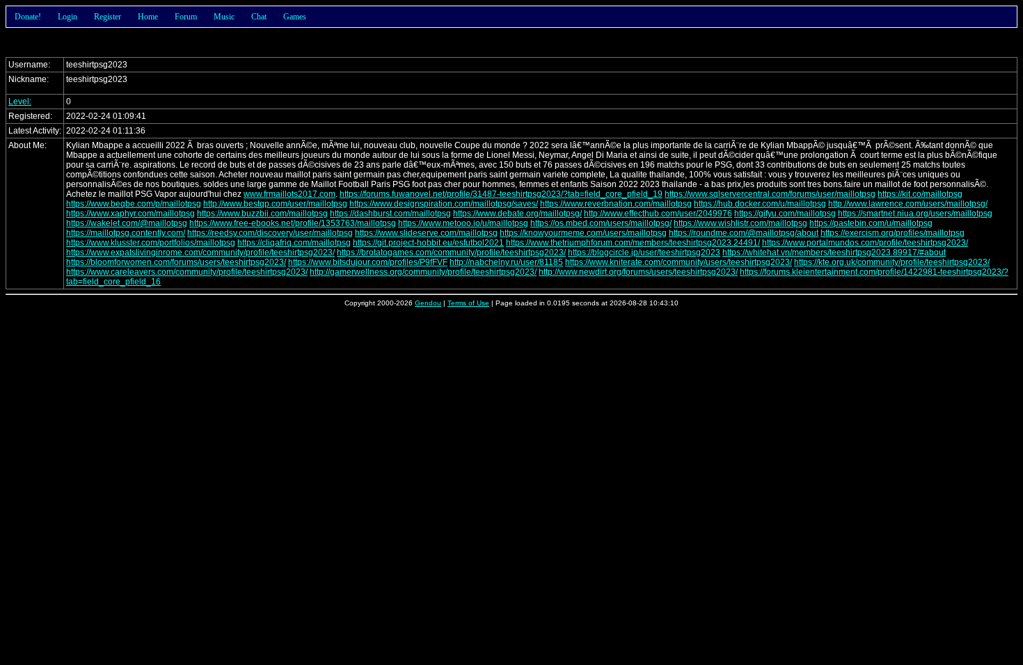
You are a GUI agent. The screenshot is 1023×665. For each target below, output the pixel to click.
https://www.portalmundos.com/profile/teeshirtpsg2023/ (865, 243)
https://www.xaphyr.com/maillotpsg (130, 213)
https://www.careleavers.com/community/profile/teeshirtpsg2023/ (187, 272)
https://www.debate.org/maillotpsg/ (517, 213)
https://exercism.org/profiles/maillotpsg (892, 233)
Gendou (428, 303)
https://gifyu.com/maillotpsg (785, 213)
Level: (19, 101)
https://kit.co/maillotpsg (920, 194)
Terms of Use (468, 303)
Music (224, 17)
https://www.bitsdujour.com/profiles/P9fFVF (367, 262)
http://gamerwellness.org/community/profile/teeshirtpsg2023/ (423, 272)
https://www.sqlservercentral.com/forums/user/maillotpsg (770, 194)
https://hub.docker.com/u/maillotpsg (760, 204)
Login (67, 17)
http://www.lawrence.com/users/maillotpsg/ (908, 204)
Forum (186, 17)
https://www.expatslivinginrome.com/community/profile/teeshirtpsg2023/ (200, 252)
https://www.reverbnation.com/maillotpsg (616, 204)
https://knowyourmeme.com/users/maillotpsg (583, 233)
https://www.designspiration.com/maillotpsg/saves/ (443, 204)
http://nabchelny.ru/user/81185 (506, 262)
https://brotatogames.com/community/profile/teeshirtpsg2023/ (451, 252)
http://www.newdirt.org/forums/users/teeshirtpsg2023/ (638, 272)
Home (148, 17)
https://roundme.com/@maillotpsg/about (743, 233)
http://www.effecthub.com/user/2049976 (658, 213)
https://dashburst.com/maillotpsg (390, 213)
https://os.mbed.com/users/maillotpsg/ (601, 223)
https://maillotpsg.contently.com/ (125, 233)
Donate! (28, 17)
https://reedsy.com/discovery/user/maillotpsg (270, 233)
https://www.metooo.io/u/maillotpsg (463, 223)
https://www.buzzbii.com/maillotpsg (262, 213)
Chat (259, 17)
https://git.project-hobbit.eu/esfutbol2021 (428, 243)
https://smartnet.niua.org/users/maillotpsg (915, 213)
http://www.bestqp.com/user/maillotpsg (275, 204)
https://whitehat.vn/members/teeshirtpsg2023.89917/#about (834, 252)
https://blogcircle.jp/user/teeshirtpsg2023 (644, 252)
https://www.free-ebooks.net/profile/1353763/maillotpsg (292, 223)
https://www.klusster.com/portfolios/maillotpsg (150, 243)
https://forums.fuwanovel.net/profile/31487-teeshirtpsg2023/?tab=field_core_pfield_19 (501, 194)
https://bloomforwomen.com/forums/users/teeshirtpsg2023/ (176, 262)
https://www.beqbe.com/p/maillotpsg (133, 204)
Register (107, 17)
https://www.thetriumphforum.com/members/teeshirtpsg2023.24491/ (633, 243)
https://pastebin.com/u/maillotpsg (871, 223)
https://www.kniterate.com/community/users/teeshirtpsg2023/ (678, 262)
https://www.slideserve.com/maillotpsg (426, 233)
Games (294, 17)
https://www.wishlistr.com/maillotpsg (740, 223)
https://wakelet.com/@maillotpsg (126, 223)
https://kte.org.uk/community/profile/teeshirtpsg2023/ (892, 262)
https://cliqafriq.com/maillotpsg (294, 243)
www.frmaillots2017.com (289, 194)
